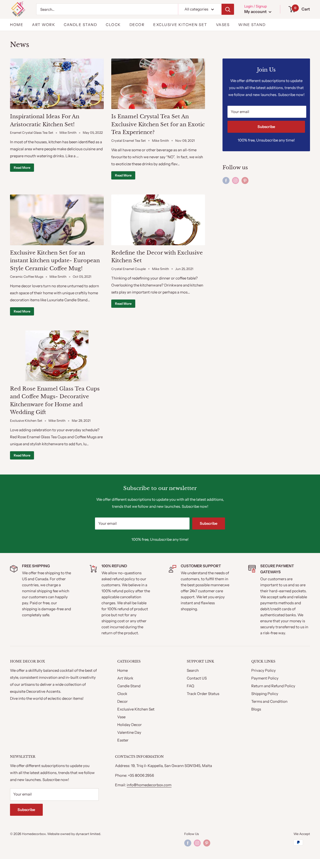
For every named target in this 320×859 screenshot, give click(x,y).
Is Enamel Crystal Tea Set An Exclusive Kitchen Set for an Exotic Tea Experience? (158, 124)
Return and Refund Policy (273, 686)
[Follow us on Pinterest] (245, 180)
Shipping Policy (264, 693)
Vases (223, 24)
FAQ (190, 686)
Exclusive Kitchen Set (180, 24)
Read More (22, 168)
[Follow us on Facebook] (226, 180)
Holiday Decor (129, 724)
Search (193, 670)
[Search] (228, 9)
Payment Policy (264, 678)
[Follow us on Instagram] (235, 180)
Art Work (125, 678)
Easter (122, 740)
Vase (121, 716)
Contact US (197, 678)
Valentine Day (129, 732)
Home (16, 24)
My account (256, 11)
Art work (43, 24)
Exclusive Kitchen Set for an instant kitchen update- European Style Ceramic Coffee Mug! (55, 261)
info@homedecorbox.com (149, 784)
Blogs (256, 709)
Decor (137, 24)
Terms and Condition (269, 701)
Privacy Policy (263, 670)
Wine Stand (252, 24)
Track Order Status (203, 693)
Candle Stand (80, 24)
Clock (113, 24)
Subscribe (266, 126)
